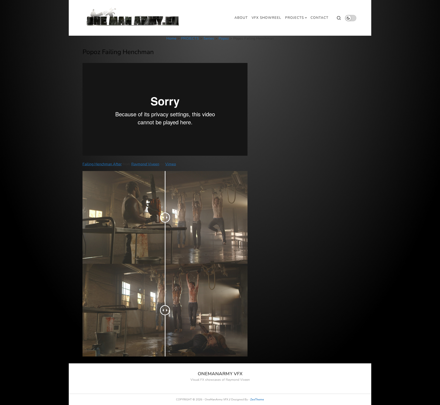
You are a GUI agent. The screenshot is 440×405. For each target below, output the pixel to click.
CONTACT (319, 17)
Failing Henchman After (102, 164)
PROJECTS (294, 17)
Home (171, 38)
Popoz (224, 38)
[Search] (339, 18)
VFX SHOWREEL (266, 17)
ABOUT (241, 17)
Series (209, 38)
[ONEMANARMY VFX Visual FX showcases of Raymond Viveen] (133, 17)
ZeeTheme (257, 399)
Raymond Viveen (145, 164)
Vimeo (170, 164)
